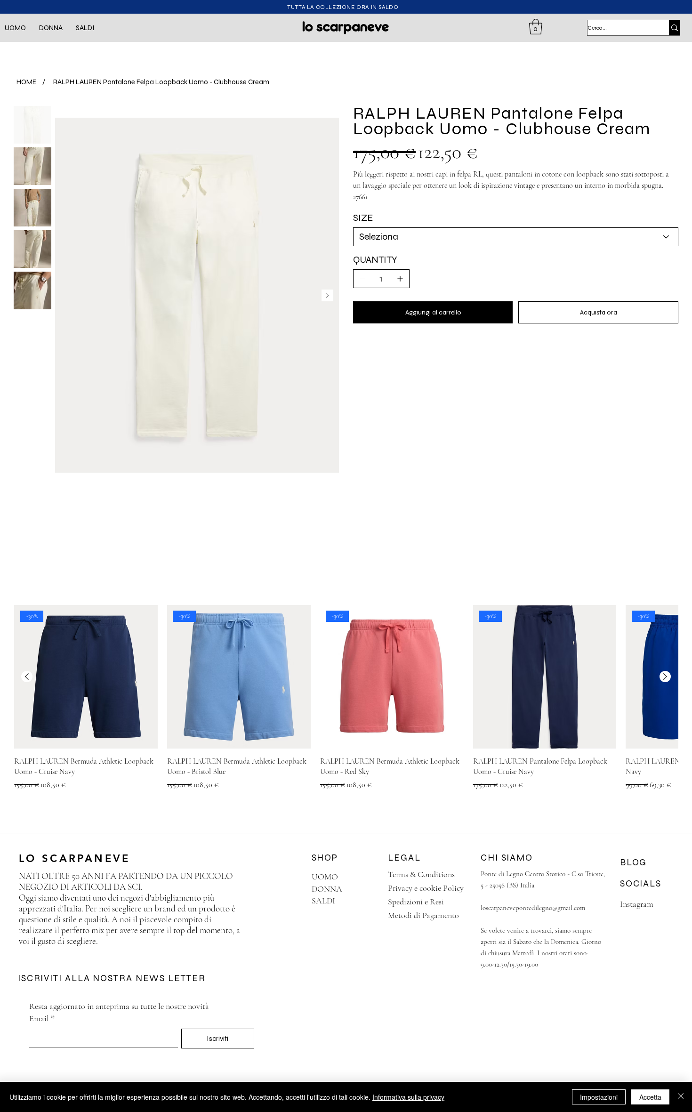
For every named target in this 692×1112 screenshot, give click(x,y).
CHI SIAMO (507, 857)
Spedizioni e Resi (416, 901)
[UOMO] (364, 877)
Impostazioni (599, 1097)
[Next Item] (327, 295)
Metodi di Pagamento (423, 915)
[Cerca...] (674, 28)
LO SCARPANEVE (77, 858)
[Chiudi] (680, 1096)
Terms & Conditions (421, 874)
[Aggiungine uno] (400, 278)
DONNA (327, 889)
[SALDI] (364, 901)
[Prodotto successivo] (665, 676)
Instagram (636, 904)
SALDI (323, 900)
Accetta (650, 1097)
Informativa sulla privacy (408, 1097)
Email (42, 1018)
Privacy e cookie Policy (426, 888)
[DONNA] (364, 889)
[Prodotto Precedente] (26, 676)
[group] (346, 697)
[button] (15, 28)
